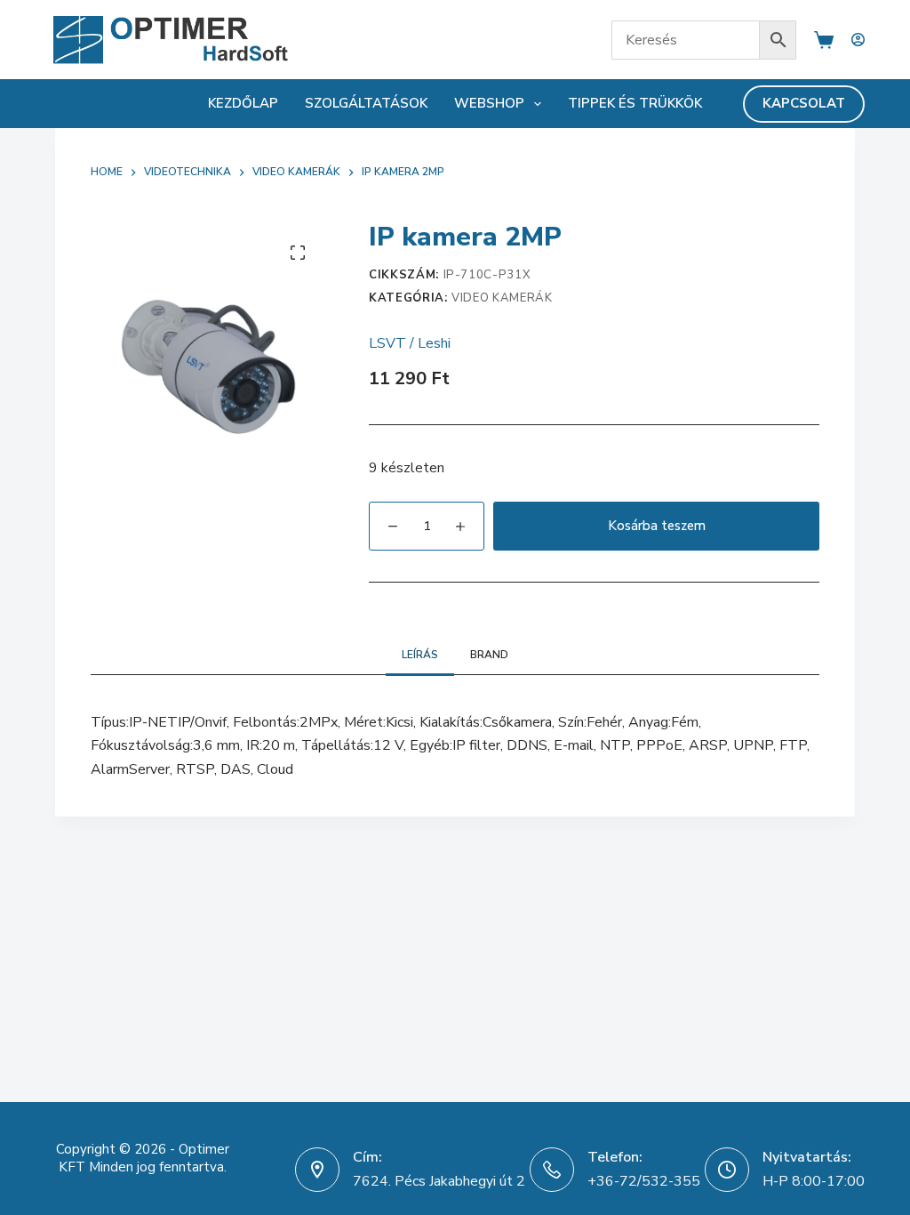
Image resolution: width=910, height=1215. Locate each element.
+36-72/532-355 (643, 1181)
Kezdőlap (243, 103)
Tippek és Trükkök (635, 103)
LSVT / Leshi (410, 343)
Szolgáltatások (366, 103)
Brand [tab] (489, 655)
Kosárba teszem (657, 526)
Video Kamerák (501, 298)
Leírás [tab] (420, 655)
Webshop (489, 103)
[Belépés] (858, 39)
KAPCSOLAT (803, 103)
